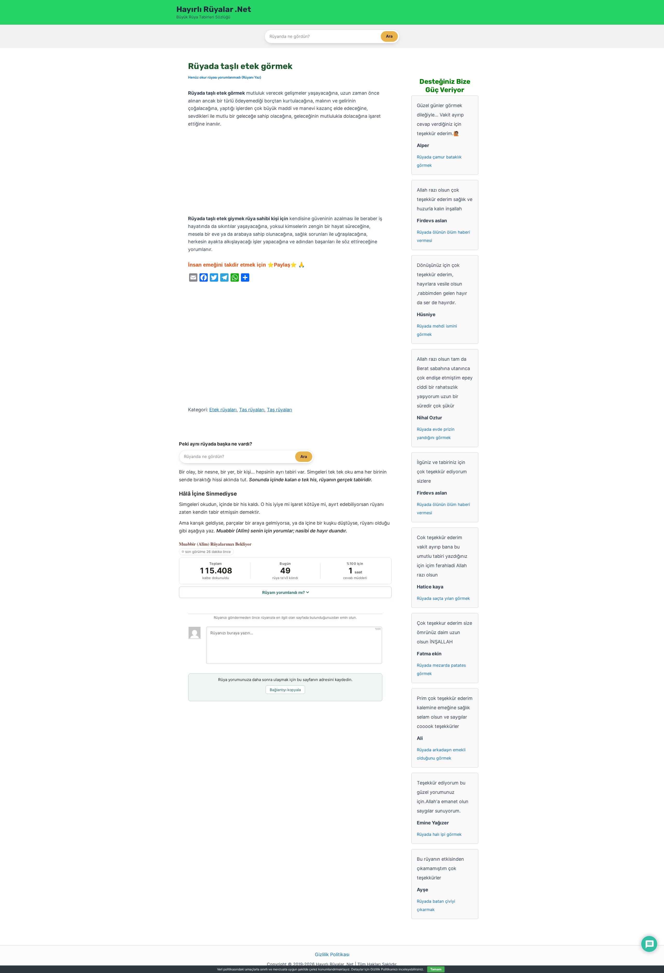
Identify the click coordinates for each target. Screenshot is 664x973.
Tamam (435, 969)
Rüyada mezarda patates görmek (441, 669)
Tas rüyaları (251, 409)
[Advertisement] (285, 171)
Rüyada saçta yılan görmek (443, 598)
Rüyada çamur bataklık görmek (439, 161)
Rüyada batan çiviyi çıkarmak (436, 905)
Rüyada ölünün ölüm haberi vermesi (443, 236)
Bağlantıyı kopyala (285, 689)
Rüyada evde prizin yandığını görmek (435, 433)
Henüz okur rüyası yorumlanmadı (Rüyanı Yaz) (224, 77)
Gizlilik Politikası (332, 954)
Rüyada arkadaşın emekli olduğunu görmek (441, 754)
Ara (389, 36)
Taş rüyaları (279, 409)
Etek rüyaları (223, 409)
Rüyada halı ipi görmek (439, 834)
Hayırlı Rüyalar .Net (213, 9)
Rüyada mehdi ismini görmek (437, 330)
